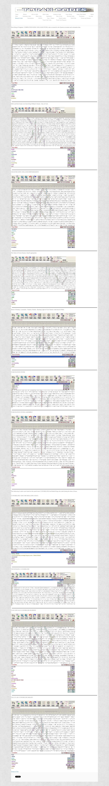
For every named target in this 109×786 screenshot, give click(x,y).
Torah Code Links (47, 20)
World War (73, 18)
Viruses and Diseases (86, 18)
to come (91, 16)
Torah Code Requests (61, 20)
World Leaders (62, 18)
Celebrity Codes (57, 14)
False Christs (69, 14)
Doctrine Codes (70, 16)
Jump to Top (14, 771)
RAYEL (40, 18)
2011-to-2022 (35, 14)
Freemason (81, 16)
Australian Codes (27, 16)
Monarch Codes (19, 18)
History (25, 14)
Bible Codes (46, 14)
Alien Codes (39, 16)
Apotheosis (49, 16)
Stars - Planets (50, 18)
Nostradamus (30, 18)
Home (16, 14)
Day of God (59, 16)
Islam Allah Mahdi (81, 14)
